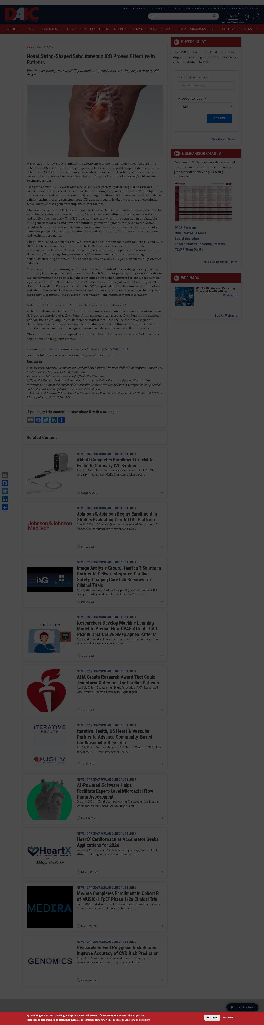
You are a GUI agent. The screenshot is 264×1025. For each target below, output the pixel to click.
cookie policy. (143, 1019)
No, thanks (229, 1017)
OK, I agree (212, 1017)
